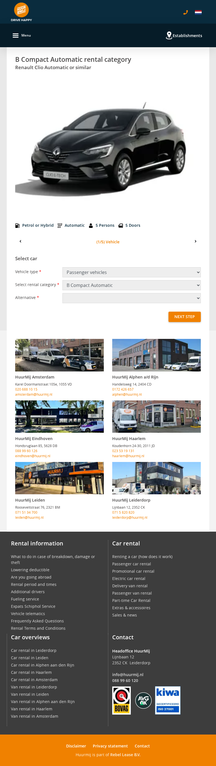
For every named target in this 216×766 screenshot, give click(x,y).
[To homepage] (21, 12)
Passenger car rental (131, 563)
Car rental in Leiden (29, 657)
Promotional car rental (133, 571)
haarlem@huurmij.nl (128, 456)
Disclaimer (76, 746)
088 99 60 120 (125, 680)
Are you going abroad (31, 577)
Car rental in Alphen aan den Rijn (42, 665)
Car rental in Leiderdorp (34, 650)
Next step (184, 316)
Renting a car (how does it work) (142, 556)
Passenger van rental (132, 593)
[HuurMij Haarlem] (156, 416)
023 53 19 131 (123, 450)
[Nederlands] (198, 12)
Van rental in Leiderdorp (34, 687)
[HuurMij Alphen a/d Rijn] (156, 355)
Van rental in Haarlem (31, 708)
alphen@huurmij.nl (127, 394)
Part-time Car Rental (131, 600)
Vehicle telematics (28, 613)
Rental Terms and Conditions (38, 628)
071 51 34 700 (26, 512)
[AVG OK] (143, 700)
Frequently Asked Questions (37, 621)
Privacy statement (110, 746)
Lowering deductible (30, 569)
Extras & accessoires (131, 607)
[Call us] (185, 12)
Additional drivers (28, 591)
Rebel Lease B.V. (125, 754)
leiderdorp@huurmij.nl (129, 517)
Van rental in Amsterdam (34, 716)
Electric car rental (128, 578)
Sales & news (124, 615)
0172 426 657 (123, 389)
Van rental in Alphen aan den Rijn (43, 701)
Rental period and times (34, 584)
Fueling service (25, 599)
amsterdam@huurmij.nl (33, 394)
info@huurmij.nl (127, 674)
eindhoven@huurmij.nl (32, 456)
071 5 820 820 (123, 512)
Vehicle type (28, 271)
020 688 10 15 (26, 389)
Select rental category (37, 284)
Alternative (27, 297)
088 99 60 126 (26, 450)
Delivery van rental (130, 585)
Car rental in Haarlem (31, 672)
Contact (142, 746)
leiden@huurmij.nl (29, 517)
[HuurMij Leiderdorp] (156, 478)
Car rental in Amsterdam (34, 679)
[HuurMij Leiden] (59, 478)
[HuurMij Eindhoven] (59, 416)
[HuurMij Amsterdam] (59, 355)
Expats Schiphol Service (33, 606)
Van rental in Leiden (30, 694)
